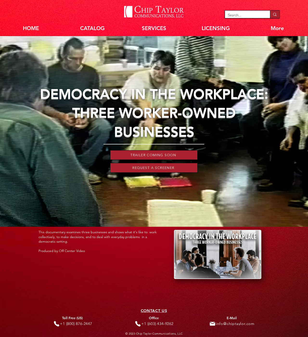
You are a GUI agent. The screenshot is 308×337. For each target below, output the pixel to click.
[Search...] (274, 14)
